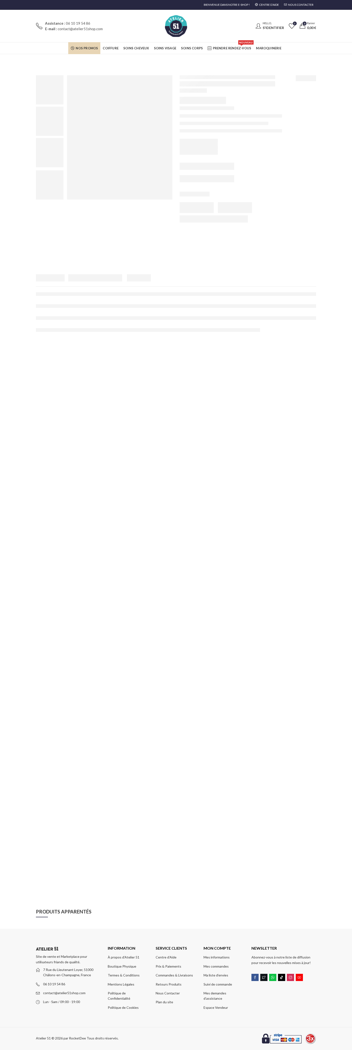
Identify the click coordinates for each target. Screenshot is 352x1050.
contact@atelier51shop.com (64, 993)
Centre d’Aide (166, 957)
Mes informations (217, 957)
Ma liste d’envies (216, 975)
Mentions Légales (121, 984)
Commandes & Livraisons (174, 975)
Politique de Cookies (123, 1007)
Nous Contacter (168, 993)
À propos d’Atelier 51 (123, 957)
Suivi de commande (218, 984)
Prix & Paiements (168, 966)
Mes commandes (216, 966)
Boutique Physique (122, 966)
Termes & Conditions (124, 975)
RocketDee (77, 1038)
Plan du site (164, 1002)
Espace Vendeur (216, 1007)
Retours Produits (169, 984)
